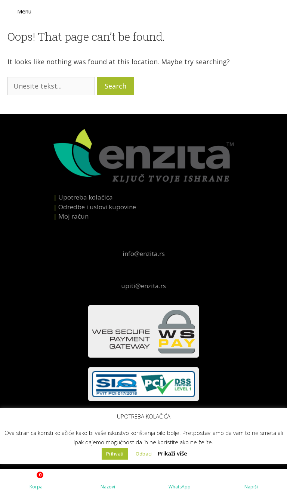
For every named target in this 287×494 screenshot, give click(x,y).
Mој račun (73, 216)
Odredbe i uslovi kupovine (97, 207)
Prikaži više (172, 453)
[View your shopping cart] (282, 11)
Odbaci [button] (144, 453)
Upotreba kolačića (85, 197)
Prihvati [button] (114, 453)
